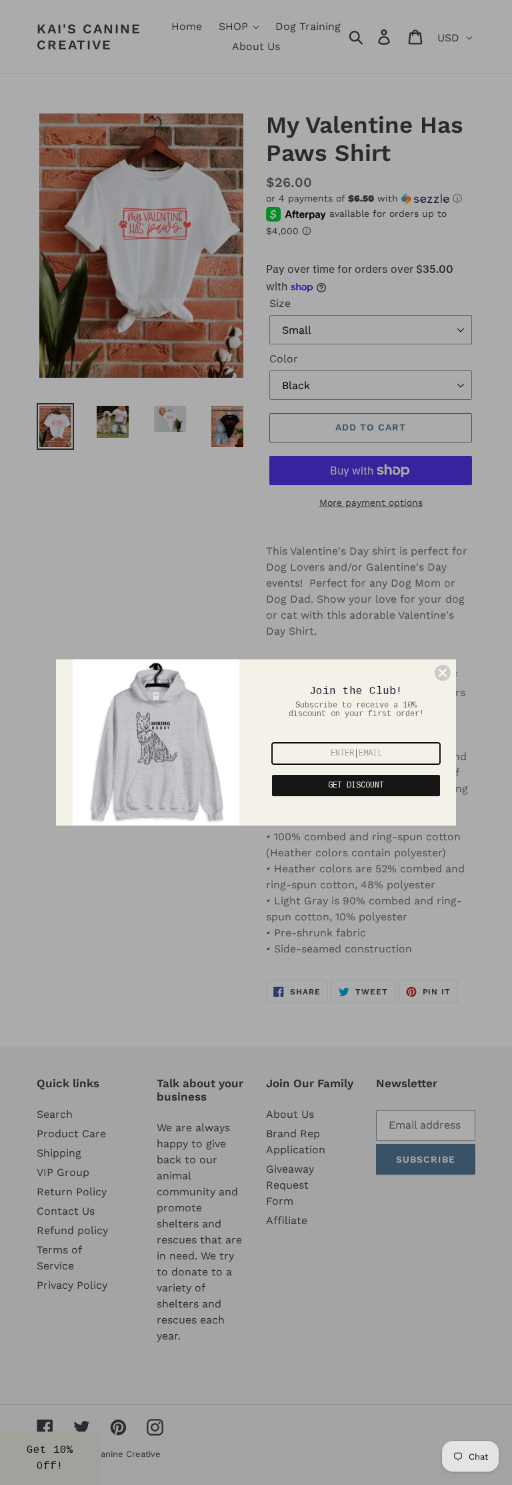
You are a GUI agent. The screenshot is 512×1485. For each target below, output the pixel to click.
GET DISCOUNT (356, 785)
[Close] (443, 673)
